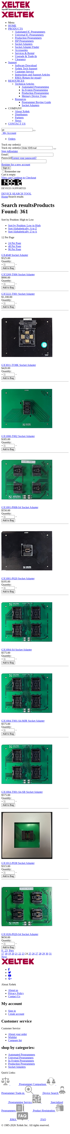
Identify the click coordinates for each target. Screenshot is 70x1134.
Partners (19, 117)
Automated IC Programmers (30, 31)
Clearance (20, 59)
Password (6, 157)
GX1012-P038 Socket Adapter (17, 863)
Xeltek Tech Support (26, 68)
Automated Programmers (21, 1054)
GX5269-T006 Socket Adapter (18, 274)
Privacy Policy (16, 993)
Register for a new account (15, 164)
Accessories (21, 50)
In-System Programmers (21, 1060)
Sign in (5, 151)
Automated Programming (35, 86)
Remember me (12, 171)
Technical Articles (24, 83)
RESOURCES (16, 80)
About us (13, 990)
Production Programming (35, 93)
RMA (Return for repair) (28, 77)
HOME (12, 25)
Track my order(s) (11, 147)
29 (43, 953)
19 (9, 953)
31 (50, 953)
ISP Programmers (24, 40)
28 (40, 953)
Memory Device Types (34, 96)
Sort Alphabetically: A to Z (22, 228)
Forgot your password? (24, 157)
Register (13, 151)
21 (16, 953)
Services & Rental (24, 53)
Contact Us (14, 996)
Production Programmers (28, 37)
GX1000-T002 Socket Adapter (18, 436)
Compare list (15, 1040)
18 (6, 953)
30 (47, 953)
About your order (17, 1034)
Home (4, 196)
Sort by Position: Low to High (24, 225)
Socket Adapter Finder (27, 47)
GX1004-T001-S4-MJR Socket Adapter (23, 720)
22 (19, 953)
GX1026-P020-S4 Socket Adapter (19, 934)
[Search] (34, 130)
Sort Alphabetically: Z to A (22, 231)
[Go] (54, 148)
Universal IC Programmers (29, 34)
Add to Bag (8, 268)
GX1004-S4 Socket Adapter (16, 649)
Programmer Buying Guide (36, 102)
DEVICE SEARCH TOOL (16, 193)
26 (33, 953)
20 (13, 953)
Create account (16, 1013)
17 (2, 953)
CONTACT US (16, 123)
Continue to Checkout (24, 177)
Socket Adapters (23, 44)
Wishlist (12, 1037)
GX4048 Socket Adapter (14, 255)
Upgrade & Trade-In (26, 56)
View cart (6, 177)
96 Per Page (14, 249)
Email (4, 154)
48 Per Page (14, 246)
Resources (20, 99)
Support (12, 62)
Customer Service (24, 71)
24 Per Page (14, 243)
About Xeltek (22, 111)
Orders (11, 138)
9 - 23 (4, 950)
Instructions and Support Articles (32, 74)
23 (23, 953)
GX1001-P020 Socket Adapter (17, 578)
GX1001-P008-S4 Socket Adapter (19, 507)
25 (30, 953)
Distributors (21, 114)
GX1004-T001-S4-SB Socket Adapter (22, 791)
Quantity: (6, 261)
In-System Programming (35, 90)
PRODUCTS (15, 28)
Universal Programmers (20, 1057)
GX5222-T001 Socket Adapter (18, 293)
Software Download (26, 65)
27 (36, 953)
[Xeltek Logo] (15, 9)
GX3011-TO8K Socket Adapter (18, 365)
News (18, 120)
